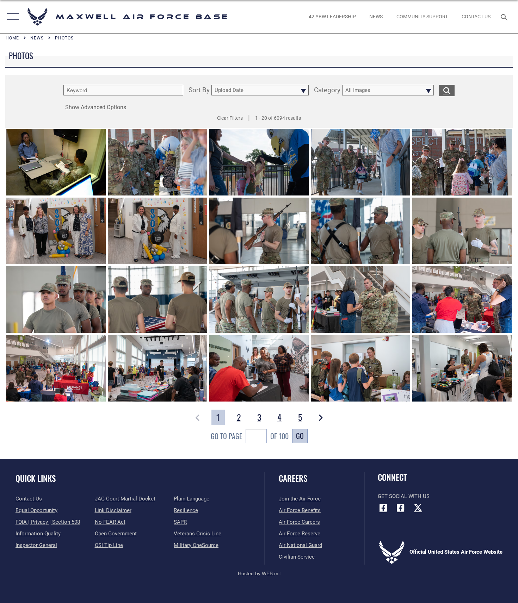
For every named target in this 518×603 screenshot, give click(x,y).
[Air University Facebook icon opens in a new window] (400, 507)
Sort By (199, 90)
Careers (293, 478)
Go (300, 435)
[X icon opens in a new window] (418, 507)
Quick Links (36, 478)
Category (327, 90)
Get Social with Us (404, 496)
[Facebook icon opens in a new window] (383, 507)
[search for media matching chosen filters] (447, 90)
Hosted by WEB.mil (259, 573)
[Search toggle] (505, 16)
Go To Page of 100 (250, 436)
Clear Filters (230, 118)
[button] (11, 16)
